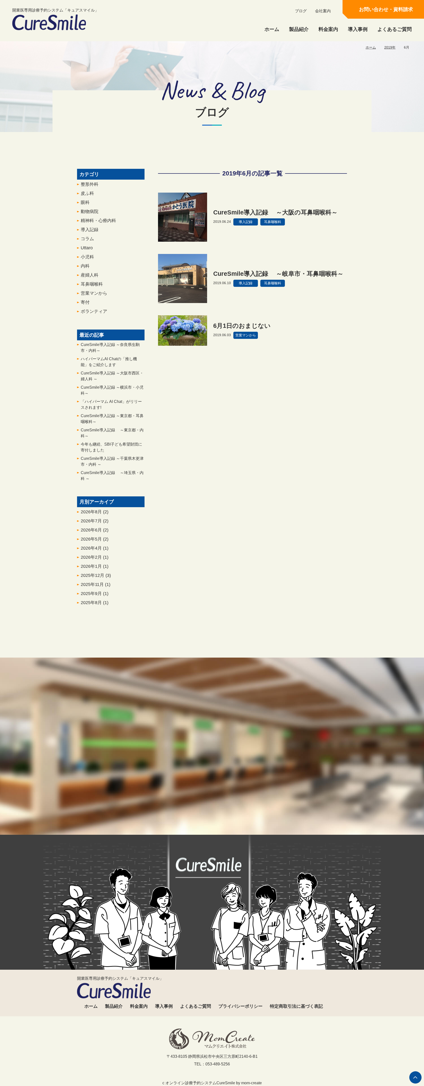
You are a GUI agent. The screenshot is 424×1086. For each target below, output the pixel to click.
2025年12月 (96, 575)
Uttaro (87, 247)
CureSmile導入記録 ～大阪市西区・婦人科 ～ (112, 376)
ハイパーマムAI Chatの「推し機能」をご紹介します (109, 362)
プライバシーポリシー (240, 1006)
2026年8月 (94, 511)
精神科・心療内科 (98, 220)
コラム (87, 238)
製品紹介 (299, 29)
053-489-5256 (165, 813)
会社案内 (323, 11)
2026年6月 (94, 530)
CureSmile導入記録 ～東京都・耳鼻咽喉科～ (112, 419)
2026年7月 (94, 520)
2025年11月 (95, 584)
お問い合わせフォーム (256, 813)
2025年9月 (94, 593)
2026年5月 (94, 539)
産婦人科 (89, 275)
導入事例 (358, 29)
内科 (85, 266)
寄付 (85, 302)
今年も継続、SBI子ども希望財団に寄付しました (111, 447)
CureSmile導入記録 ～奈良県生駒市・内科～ (110, 348)
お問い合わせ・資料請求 (386, 9)
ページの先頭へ (415, 1077)
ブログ (301, 11)
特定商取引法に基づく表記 (296, 1006)
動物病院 (89, 211)
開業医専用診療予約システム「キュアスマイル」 (55, 10)
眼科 (85, 202)
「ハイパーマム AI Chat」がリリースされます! (111, 404)
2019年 (390, 47)
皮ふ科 (87, 193)
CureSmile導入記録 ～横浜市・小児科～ (112, 390)
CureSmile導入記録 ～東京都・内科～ (112, 433)
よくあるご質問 (394, 29)
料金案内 (328, 29)
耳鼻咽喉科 (92, 284)
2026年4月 (94, 548)
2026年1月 (94, 566)
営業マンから (94, 293)
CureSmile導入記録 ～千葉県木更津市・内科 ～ (112, 461)
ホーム (272, 29)
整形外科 (89, 184)
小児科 (87, 256)
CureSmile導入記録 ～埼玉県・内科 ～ (112, 476)
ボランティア (94, 311)
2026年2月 (94, 557)
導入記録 (89, 229)
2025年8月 (94, 602)
